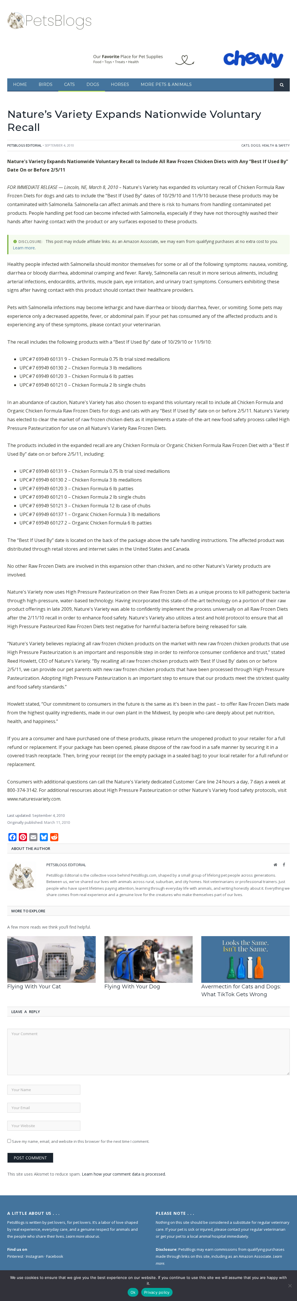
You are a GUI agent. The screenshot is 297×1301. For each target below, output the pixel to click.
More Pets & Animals (166, 84)
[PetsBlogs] (50, 19)
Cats (69, 84)
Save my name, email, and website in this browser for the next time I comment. (80, 1141)
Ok (133, 1292)
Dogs (92, 84)
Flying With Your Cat (34, 986)
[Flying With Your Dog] (148, 959)
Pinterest (15, 1256)
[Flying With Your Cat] (51, 959)
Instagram (35, 1256)
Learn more (24, 248)
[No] (290, 1286)
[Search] (282, 84)
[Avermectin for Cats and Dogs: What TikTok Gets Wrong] (245, 959)
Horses (120, 84)
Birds (45, 84)
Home (20, 84)
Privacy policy (157, 1292)
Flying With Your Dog (132, 986)
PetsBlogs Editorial (24, 145)
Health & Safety (276, 145)
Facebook (54, 1256)
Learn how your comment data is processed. (124, 1174)
